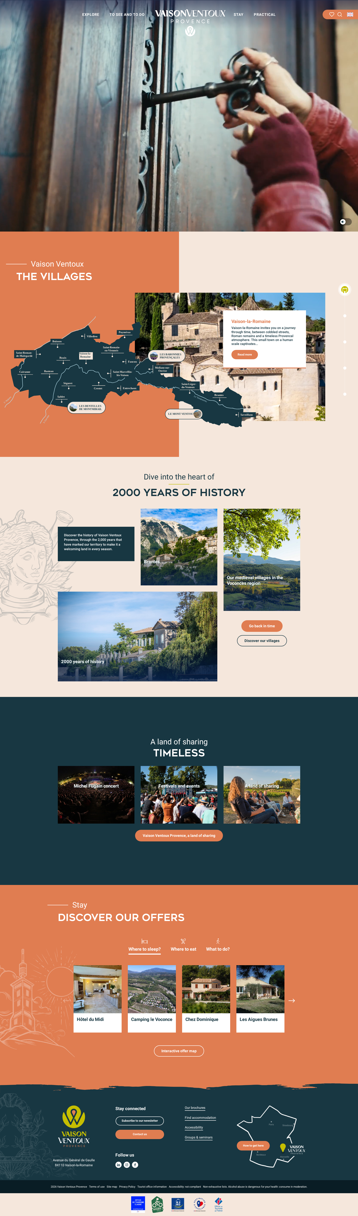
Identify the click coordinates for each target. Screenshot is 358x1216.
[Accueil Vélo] (157, 1204)
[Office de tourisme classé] (138, 1204)
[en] (350, 14)
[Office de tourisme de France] (218, 1204)
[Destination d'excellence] (199, 1204)
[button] (340, 15)
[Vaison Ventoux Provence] (190, 22)
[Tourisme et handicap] (178, 1204)
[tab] (144, 945)
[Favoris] (332, 14)
